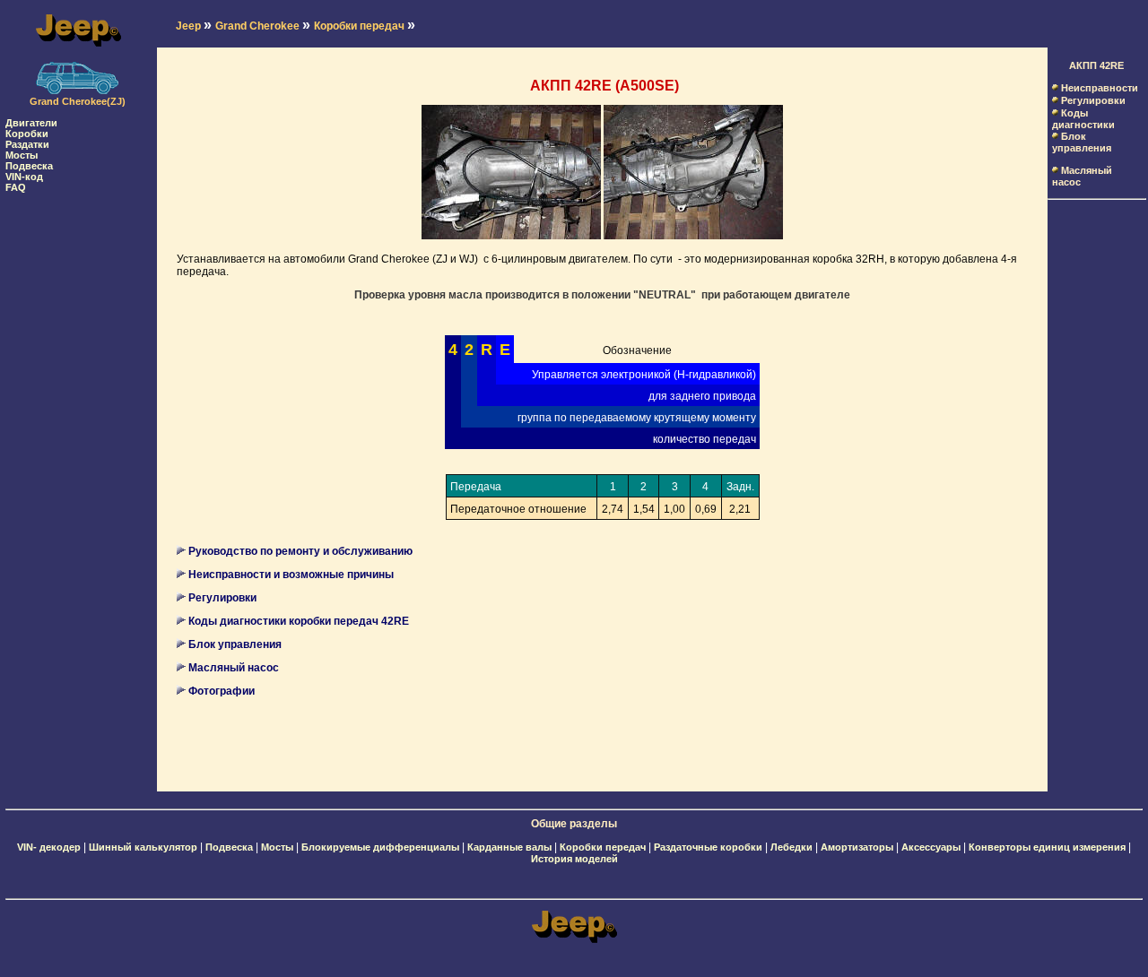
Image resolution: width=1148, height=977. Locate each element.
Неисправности (1099, 87)
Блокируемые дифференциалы (380, 847)
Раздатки (27, 144)
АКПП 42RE (1096, 65)
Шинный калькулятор (143, 847)
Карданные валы (509, 847)
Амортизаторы (857, 847)
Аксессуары (931, 847)
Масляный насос (233, 667)
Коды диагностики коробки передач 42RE (298, 621)
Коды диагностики (1083, 119)
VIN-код (24, 176)
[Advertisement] (77, 462)
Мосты (21, 155)
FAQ (15, 187)
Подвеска (29, 165)
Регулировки (222, 598)
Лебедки (791, 847)
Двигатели (31, 122)
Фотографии (221, 691)
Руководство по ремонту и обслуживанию (300, 551)
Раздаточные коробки (708, 847)
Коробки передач (603, 847)
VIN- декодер (49, 847)
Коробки (26, 133)
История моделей (574, 858)
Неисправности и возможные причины (291, 574)
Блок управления (235, 644)
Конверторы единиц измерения (1047, 847)
